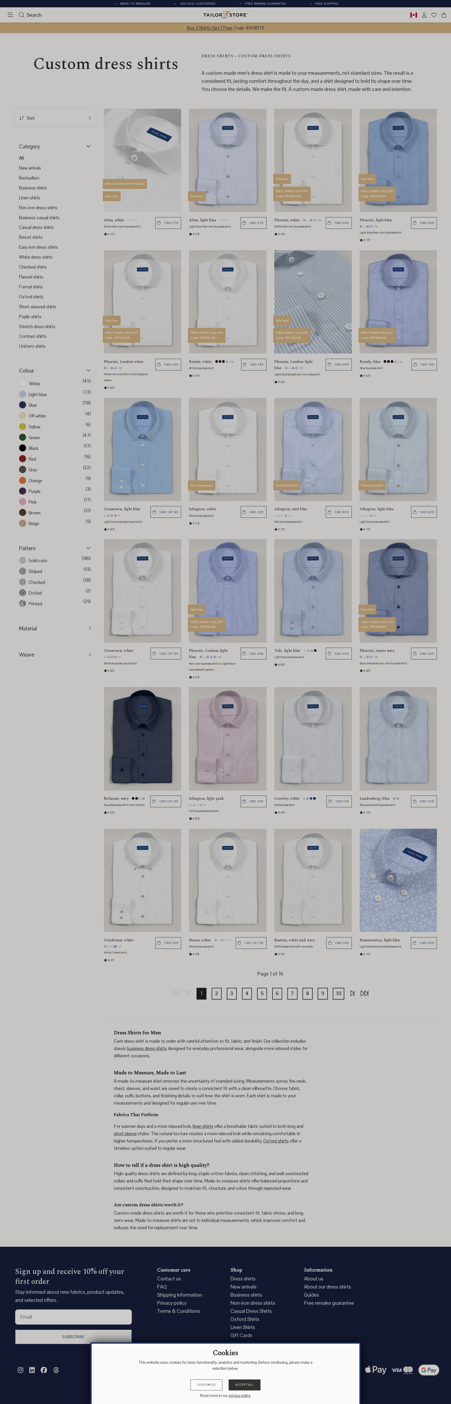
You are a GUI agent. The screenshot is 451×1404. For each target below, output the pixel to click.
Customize (206, 1384)
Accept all (244, 1384)
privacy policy (240, 1395)
